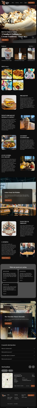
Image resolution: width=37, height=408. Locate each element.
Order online (33, 385)
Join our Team (24, 397)
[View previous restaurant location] (30, 366)
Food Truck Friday (24, 395)
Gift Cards (9, 398)
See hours (27, 385)
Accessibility (16, 403)
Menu (13, 2)
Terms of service (10, 403)
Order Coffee (9, 397)
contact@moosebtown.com (26, 380)
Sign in (26, 2)
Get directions (34, 376)
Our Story (16, 397)
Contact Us (17, 398)
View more (4, 277)
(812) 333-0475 (24, 379)
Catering (17, 2)
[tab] (5, 370)
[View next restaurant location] (33, 366)
